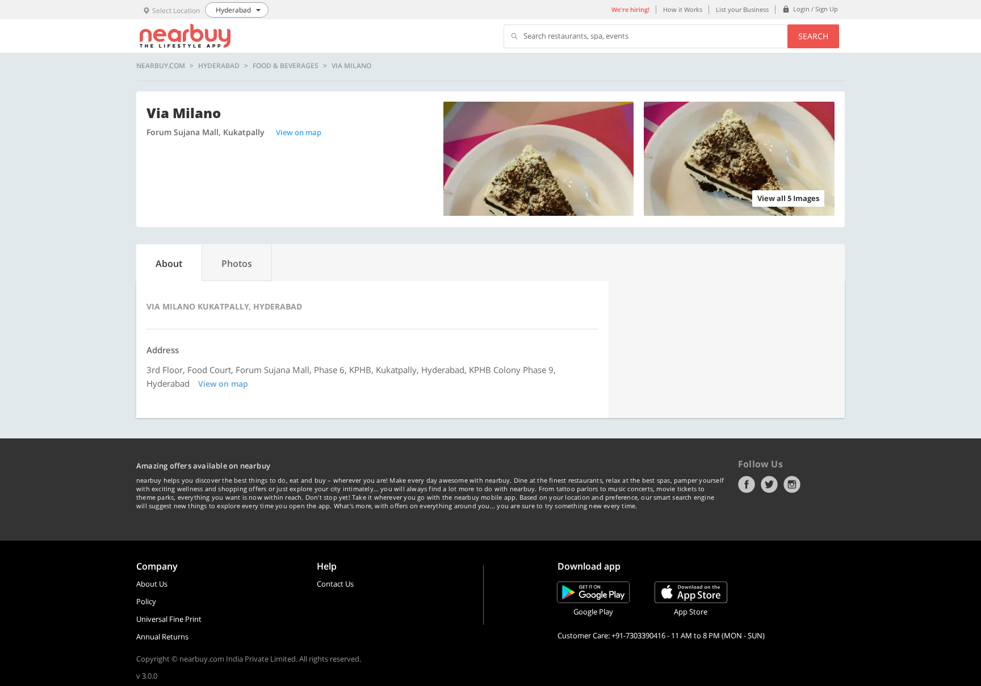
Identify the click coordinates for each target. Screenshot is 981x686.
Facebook (746, 484)
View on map (298, 132)
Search (813, 36)
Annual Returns (162, 636)
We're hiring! (630, 9)
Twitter (769, 484)
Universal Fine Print (169, 619)
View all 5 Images (788, 198)
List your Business (742, 9)
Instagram (791, 484)
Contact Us (335, 584)
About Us (151, 584)
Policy (146, 601)
